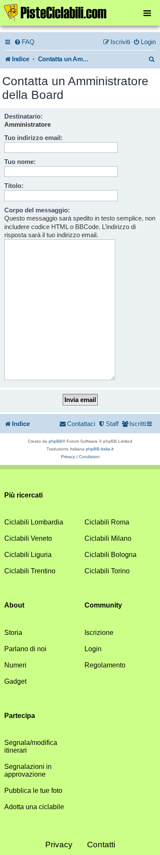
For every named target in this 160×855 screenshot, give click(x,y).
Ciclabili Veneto (28, 538)
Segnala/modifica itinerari (30, 746)
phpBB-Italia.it (99, 449)
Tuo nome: (20, 161)
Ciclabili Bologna (110, 554)
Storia (13, 632)
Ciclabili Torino (107, 571)
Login (93, 648)
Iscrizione (98, 632)
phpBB (55, 441)
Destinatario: (23, 116)
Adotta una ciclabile (34, 806)
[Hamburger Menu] (147, 12)
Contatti (101, 844)
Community (103, 605)
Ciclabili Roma (106, 522)
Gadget (15, 681)
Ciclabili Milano (107, 538)
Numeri (15, 665)
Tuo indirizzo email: (33, 137)
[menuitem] (24, 42)
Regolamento (104, 665)
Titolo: (13, 185)
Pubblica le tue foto (33, 790)
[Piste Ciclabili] (80, 12)
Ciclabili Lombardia (33, 522)
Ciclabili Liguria (28, 554)
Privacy (59, 844)
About (14, 605)
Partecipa (19, 715)
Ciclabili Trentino (29, 571)
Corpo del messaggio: (37, 210)
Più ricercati (23, 495)
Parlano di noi (25, 648)
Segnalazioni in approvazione (28, 770)
